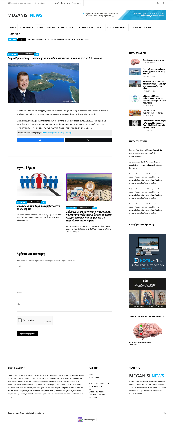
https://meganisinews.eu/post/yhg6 (57, 133)
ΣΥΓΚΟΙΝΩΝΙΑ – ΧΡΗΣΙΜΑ (140, 27)
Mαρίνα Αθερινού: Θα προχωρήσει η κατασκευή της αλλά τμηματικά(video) (145, 153)
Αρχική (56, 3)
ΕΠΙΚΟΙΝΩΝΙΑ (15, 34)
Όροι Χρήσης (76, 3)
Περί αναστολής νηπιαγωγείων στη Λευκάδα (153, 112)
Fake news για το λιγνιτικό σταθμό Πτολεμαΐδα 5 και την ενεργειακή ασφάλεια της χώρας (154, 84)
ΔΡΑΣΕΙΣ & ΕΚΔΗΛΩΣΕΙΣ (117, 27)
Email (19, 304)
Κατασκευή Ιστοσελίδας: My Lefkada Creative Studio (26, 413)
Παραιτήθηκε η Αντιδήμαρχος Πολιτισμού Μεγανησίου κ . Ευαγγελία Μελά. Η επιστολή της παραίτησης (154, 124)
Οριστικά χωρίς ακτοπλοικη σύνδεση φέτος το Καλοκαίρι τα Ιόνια (154, 71)
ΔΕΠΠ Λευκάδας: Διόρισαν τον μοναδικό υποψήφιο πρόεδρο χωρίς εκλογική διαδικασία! (146, 165)
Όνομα (20, 292)
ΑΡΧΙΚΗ (13, 27)
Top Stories (12, 54)
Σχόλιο (20, 266)
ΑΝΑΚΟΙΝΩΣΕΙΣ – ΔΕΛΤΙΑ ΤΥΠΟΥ (60, 27)
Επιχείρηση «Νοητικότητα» (153, 60)
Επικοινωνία (65, 3)
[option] (97, 40)
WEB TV (100, 27)
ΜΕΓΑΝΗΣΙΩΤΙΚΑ (26, 27)
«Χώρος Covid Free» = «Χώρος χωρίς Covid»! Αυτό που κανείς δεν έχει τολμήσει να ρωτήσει (59, 40)
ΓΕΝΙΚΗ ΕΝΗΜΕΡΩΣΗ (85, 27)
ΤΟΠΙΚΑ (40, 27)
